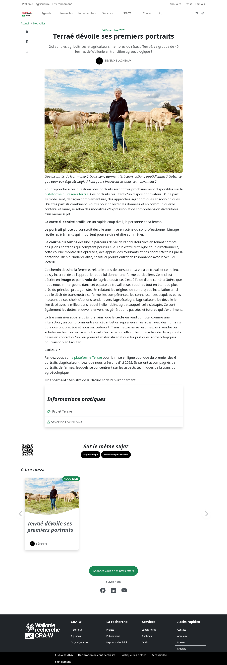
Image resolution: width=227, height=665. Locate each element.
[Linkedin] (27, 41)
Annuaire (175, 4)
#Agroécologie (90, 454)
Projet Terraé (62, 411)
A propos (76, 636)
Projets (110, 629)
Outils (145, 642)
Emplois (200, 4)
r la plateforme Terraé (85, 357)
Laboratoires (149, 629)
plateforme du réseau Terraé (66, 194)
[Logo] (42, 630)
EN (196, 13)
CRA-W (126, 13)
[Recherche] (168, 13)
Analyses (147, 636)
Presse (188, 4)
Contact (148, 13)
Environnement (62, 4)
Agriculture (43, 4)
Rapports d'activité (116, 642)
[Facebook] (27, 31)
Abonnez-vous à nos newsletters (113, 571)
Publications (113, 636)
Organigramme (79, 642)
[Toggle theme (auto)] (202, 13)
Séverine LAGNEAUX (118, 60)
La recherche (86, 13)
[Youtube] (124, 590)
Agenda (46, 13)
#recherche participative (116, 454)
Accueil (25, 23)
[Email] (27, 51)
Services (107, 13)
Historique (76, 629)
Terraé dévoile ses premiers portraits (50, 526)
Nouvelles (66, 13)
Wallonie (27, 4)
